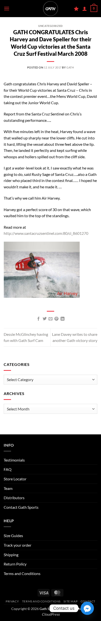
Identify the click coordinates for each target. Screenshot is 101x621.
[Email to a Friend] (50, 319)
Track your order (17, 545)
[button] (7, 8)
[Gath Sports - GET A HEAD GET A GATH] (50, 8)
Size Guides (13, 535)
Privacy (12, 601)
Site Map (70, 601)
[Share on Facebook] (38, 319)
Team (8, 488)
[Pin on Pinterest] (56, 319)
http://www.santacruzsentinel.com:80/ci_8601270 (46, 233)
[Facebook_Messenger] (87, 608)
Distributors (14, 497)
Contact (88, 601)
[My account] (84, 8)
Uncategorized (50, 25)
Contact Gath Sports (21, 507)
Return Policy (15, 564)
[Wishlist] (76, 8)
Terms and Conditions (22, 573)
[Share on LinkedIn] (62, 319)
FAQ (8, 469)
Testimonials (14, 460)
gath (70, 67)
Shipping (11, 554)
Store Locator (15, 478)
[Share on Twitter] (44, 319)
